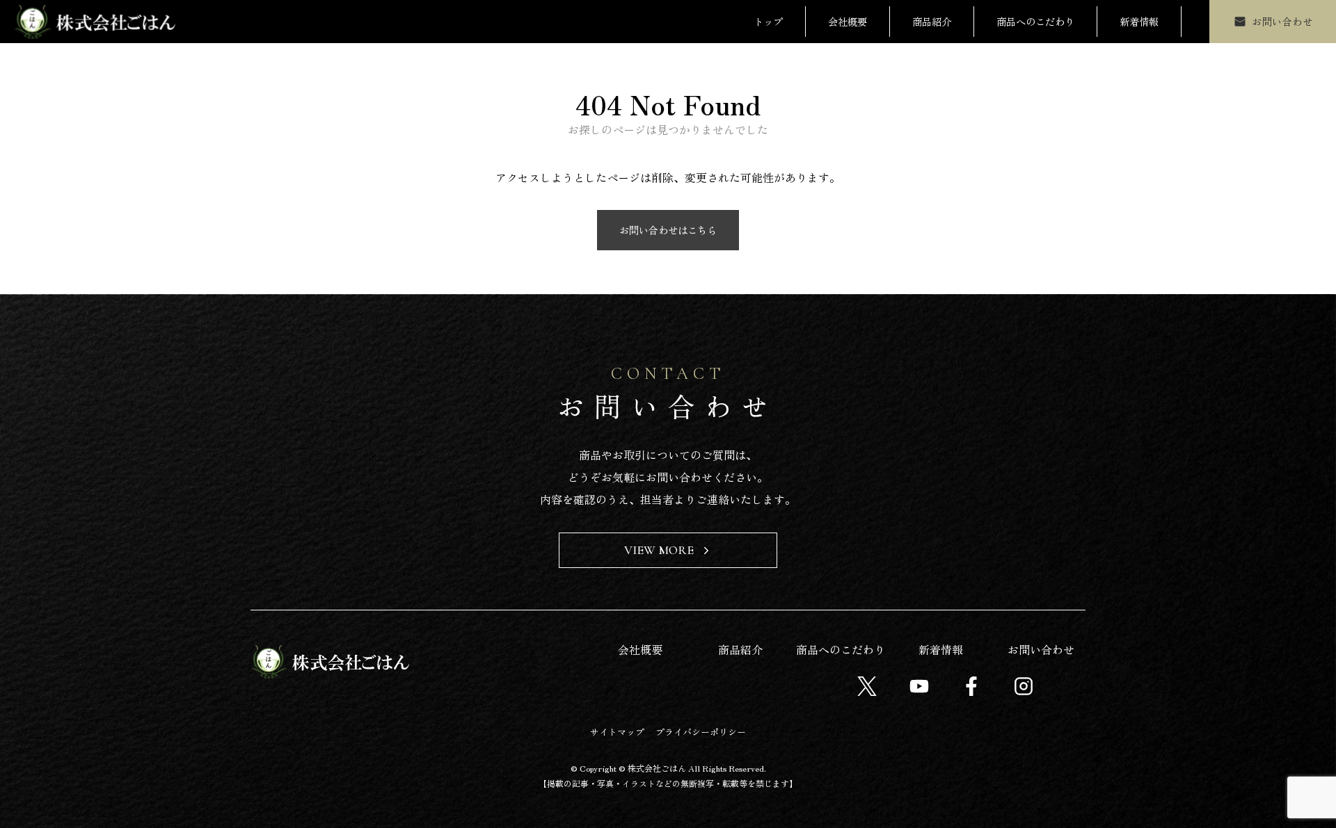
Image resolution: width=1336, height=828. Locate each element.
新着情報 (1139, 21)
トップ (768, 21)
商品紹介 (931, 21)
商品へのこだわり (1035, 21)
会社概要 (847, 21)
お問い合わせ (1041, 649)
